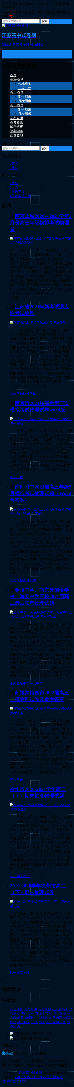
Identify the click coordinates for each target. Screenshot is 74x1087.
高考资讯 (16, 122)
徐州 (26, 876)
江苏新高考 (60, 1009)
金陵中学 (23, 683)
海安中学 (36, 683)
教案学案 (16, 131)
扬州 (31, 1013)
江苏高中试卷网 (30, 1073)
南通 (24, 1013)
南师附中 (29, 580)
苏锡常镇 (16, 779)
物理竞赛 (55, 1013)
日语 (14, 187)
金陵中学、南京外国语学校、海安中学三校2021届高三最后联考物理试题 (39, 596)
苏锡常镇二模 (20, 196)
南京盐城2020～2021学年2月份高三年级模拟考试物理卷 (41, 222)
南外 (13, 683)
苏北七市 (42, 1013)
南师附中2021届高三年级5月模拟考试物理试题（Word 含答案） (41, 493)
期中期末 (24, 96)
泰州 (20, 1018)
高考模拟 (16, 580)
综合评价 (16, 1009)
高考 (14, 163)
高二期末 (16, 876)
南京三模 (16, 477)
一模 (34, 1022)
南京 (42, 1022)
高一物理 (16, 105)
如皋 (13, 1022)
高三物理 (16, 79)
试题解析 (16, 126)
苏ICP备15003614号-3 (30, 1077)
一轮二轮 (24, 88)
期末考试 (45, 1018)
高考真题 (16, 118)
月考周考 (24, 101)
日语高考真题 (62, 1018)
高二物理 (16, 92)
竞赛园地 (16, 135)
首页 (13, 75)
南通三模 (17, 191)
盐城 (14, 168)
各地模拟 (24, 83)
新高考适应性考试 (23, 393)
